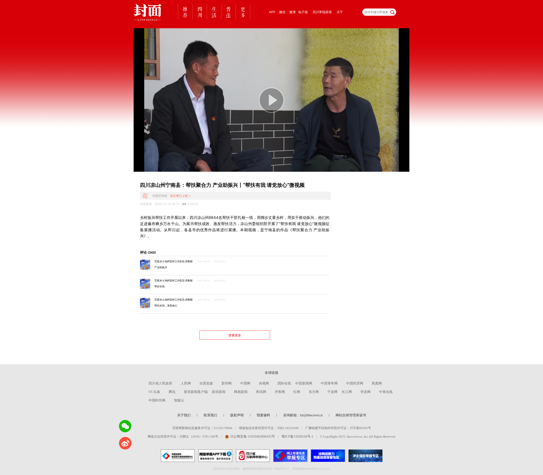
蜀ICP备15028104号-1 (297, 436)
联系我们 (210, 415)
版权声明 (237, 415)
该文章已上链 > (180, 195)
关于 (340, 12)
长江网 (347, 392)
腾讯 (172, 392)
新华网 (226, 383)
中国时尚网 (156, 400)
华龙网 (365, 392)
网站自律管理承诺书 (351, 415)
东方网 (314, 392)
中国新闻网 (303, 383)
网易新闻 (241, 392)
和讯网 (261, 392)
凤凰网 (377, 383)
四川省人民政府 (160, 383)
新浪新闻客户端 (196, 392)
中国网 (245, 383)
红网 (296, 392)
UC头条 (154, 392)
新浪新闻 (218, 392)
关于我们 (184, 415)
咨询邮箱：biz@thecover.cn (303, 415)
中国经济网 (354, 383)
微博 (292, 12)
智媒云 (179, 400)
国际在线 (284, 383)
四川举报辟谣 (322, 12)
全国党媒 (206, 383)
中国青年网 (329, 383)
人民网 (186, 383)
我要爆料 (263, 415)
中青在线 (386, 392)
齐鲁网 (280, 392)
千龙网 (332, 392)
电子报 (303, 12)
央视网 (264, 383)
